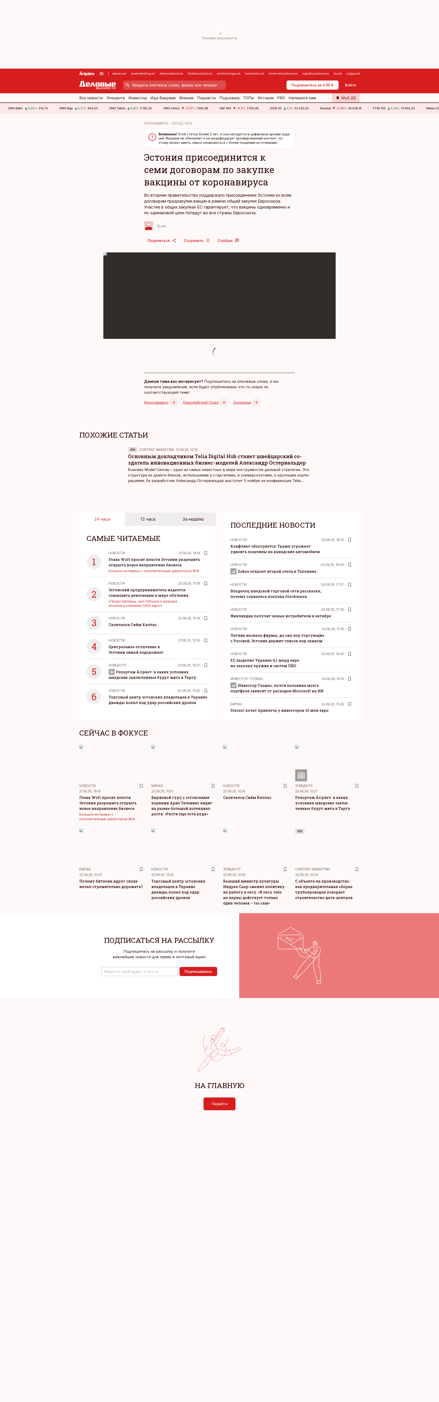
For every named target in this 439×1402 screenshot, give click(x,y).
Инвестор (137, 98)
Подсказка (229, 98)
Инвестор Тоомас (246, 679)
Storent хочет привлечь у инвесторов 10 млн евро (279, 710)
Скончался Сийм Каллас (133, 624)
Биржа (236, 704)
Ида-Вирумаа (163, 98)
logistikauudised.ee (315, 73)
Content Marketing (156, 450)
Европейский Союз (201, 402)
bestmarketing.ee (143, 73)
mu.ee (338, 73)
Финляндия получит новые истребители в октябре (280, 615)
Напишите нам (302, 98)
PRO (281, 98)
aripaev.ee (119, 73)
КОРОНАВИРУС (156, 123)
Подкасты (206, 98)
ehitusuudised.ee (171, 73)
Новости (117, 553)
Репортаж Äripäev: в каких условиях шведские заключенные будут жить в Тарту (322, 803)
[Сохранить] (206, 553)
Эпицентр (115, 98)
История (265, 98)
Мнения (186, 98)
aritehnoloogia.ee (229, 73)
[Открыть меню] (101, 73)
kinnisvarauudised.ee (283, 73)
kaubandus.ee (254, 73)
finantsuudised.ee (200, 73)
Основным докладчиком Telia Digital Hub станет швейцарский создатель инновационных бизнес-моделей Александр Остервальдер (217, 459)
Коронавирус (156, 402)
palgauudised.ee (358, 73)
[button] (139, 971)
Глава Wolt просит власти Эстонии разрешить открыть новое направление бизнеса (108, 803)
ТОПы (248, 98)
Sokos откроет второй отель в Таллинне (277, 571)
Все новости (91, 98)
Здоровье (242, 402)
